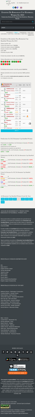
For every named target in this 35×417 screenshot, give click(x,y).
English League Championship (8, 281)
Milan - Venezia (4, 318)
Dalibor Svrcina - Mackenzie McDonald (10, 326)
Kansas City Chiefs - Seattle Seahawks (10, 305)
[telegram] (27, 352)
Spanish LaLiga (4, 272)
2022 (19, 199)
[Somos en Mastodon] (17, 7)
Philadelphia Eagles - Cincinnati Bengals (11, 303)
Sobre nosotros (15, 411)
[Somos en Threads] (15, 7)
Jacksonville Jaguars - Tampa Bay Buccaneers (12, 296)
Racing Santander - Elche (7, 321)
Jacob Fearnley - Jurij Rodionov (8, 332)
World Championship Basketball (8, 279)
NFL (2, 265)
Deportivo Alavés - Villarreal (7, 325)
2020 (27, 199)
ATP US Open (4, 275)
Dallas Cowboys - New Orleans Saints (10, 302)
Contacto (22, 411)
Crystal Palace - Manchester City (9, 319)
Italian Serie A (4, 267)
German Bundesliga (5, 270)
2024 (11, 199)
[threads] (31, 352)
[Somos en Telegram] (13, 7)
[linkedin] (11, 352)
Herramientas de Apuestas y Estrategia (10, 410)
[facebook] (3, 352)
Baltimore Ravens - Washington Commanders (12, 291)
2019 (31, 199)
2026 (2, 199)
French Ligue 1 (4, 277)
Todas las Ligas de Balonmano (20, 413)
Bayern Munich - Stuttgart (7, 323)
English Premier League (7, 268)
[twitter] (7, 352)
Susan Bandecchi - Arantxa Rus (8, 330)
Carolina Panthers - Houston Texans (9, 293)
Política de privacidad (6, 411)
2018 (2, 202)
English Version (8, 413)
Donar (2, 413)
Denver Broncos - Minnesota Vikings (9, 307)
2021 (23, 199)
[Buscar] (32, 21)
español (13, 3)
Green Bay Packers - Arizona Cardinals (10, 300)
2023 (15, 199)
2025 (6, 199)
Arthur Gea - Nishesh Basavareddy (9, 328)
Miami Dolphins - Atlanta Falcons (9, 295)
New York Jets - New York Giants (9, 298)
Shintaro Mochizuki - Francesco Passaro (10, 333)
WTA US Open (4, 274)
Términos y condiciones (26, 410)
